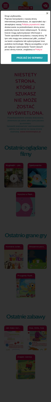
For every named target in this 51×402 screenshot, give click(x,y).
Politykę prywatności (31, 24)
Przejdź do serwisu (29, 58)
